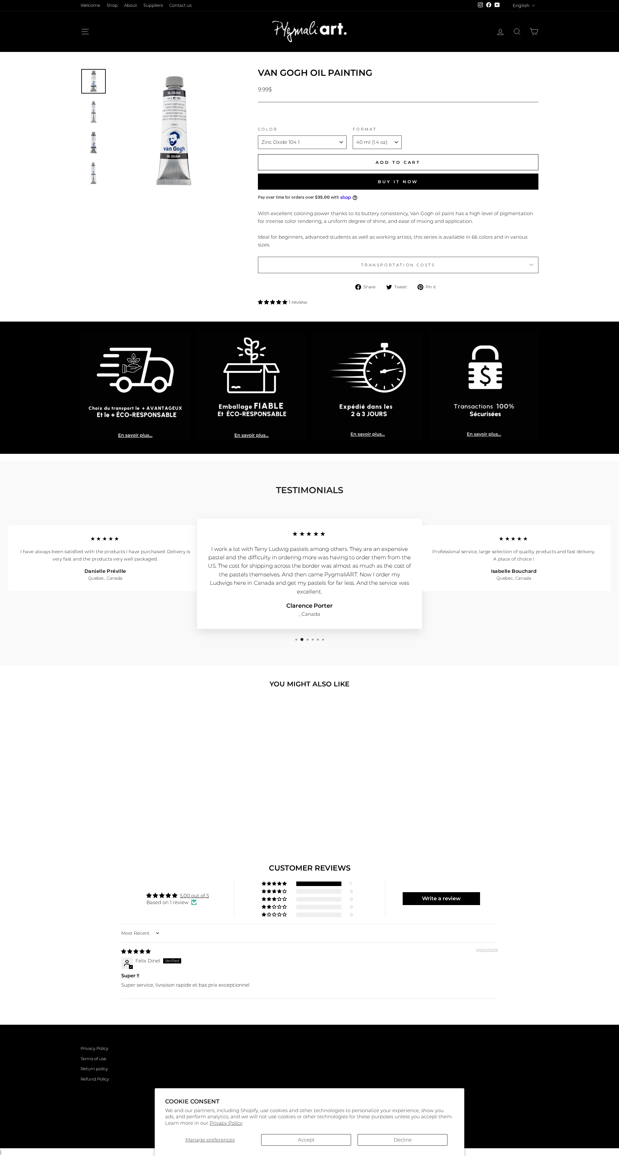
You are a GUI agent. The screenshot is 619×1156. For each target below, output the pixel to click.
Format (365, 129)
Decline (403, 1140)
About (130, 5)
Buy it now (398, 181)
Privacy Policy (226, 1123)
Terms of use (93, 1058)
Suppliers (153, 5)
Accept (306, 1140)
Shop (112, 5)
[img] (136, 951)
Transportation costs (398, 265)
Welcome (90, 5)
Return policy (94, 1068)
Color (268, 129)
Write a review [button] (441, 898)
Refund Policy (95, 1079)
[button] (273, 302)
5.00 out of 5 (194, 895)
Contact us (180, 5)
